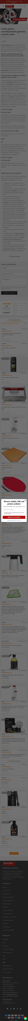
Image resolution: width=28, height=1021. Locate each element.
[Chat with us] (25, 1018)
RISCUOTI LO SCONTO (14, 517)
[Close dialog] (25, 500)
